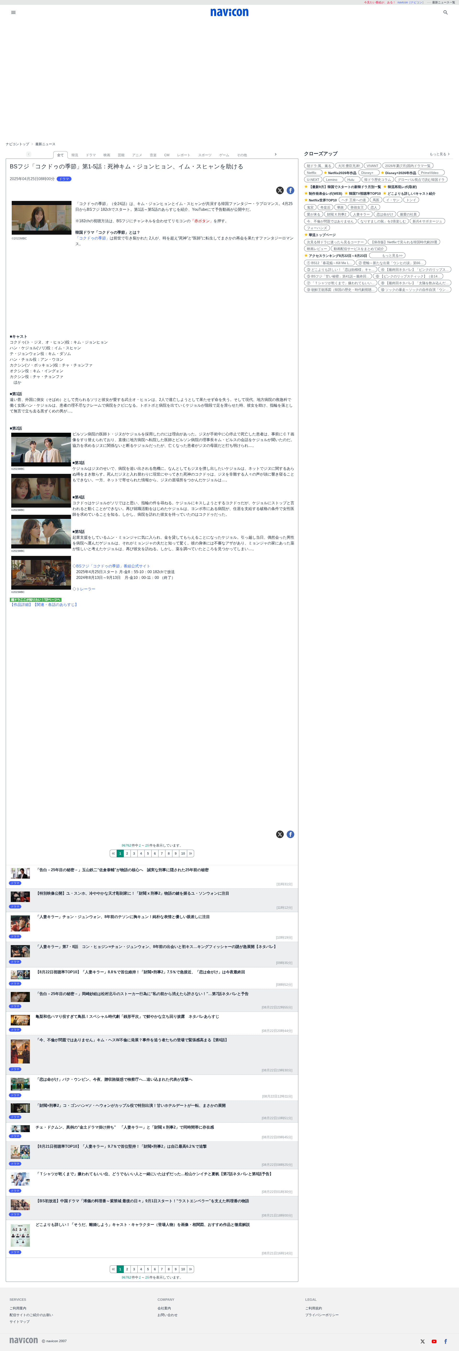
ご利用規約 (313, 1308)
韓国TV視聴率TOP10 (365, 193)
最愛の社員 (408, 214)
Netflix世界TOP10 (323, 200)
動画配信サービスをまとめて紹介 (359, 249)
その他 (242, 155)
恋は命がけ (385, 214)
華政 (340, 207)
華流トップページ (322, 235)
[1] (113, 853)
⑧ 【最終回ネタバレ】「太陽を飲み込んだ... (414, 283)
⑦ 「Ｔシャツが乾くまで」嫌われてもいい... (340, 283)
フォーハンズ (317, 228)
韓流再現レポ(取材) (402, 187)
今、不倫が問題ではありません (330, 221)
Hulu (352, 180)
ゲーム (224, 155)
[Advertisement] (229, 55)
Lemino (333, 180)
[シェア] (290, 190)
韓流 (74, 155)
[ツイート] (280, 190)
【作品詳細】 (21, 605)
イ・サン (392, 200)
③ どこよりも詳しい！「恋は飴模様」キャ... (340, 269)
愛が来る (313, 214)
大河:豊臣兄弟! (349, 166)
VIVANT (372, 166)
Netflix (313, 173)
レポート (184, 155)
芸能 (121, 155)
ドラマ (91, 155)
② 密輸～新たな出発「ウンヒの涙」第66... (391, 263)
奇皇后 (325, 207)
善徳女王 (357, 207)
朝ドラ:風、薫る (319, 166)
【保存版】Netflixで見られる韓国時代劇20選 (404, 242)
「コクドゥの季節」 (92, 238)
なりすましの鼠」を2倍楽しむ (383, 221)
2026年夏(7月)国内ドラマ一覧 (408, 166)
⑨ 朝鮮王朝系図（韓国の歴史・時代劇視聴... (340, 290)
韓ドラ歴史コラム (377, 180)
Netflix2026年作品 (342, 173)
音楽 (153, 155)
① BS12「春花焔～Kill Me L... (329, 263)
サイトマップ (20, 1321)
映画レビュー (317, 249)
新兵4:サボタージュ (427, 221)
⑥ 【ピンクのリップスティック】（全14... (408, 276)
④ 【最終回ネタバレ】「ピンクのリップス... (414, 269)
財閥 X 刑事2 (336, 214)
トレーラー (85, 589)
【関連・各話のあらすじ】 (56, 605)
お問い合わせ (168, 1315)
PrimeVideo (431, 173)
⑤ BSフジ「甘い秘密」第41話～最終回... (338, 276)
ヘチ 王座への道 (354, 200)
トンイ (411, 200)
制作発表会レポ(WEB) (325, 193)
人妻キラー (361, 214)
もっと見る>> (387, 255)
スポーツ (205, 155)
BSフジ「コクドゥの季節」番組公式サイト (113, 566)
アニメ (137, 155)
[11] (190, 853)
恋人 (374, 207)
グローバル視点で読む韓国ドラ (421, 180)
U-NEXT (313, 180)
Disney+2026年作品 (400, 173)
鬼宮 (310, 207)
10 (183, 853)
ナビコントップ (17, 144)
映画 (107, 155)
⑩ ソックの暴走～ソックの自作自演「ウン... (414, 290)
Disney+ (369, 173)
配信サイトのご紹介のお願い (31, 1315)
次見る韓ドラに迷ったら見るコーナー (335, 242)
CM (166, 155)
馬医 (376, 200)
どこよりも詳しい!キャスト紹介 (412, 193)
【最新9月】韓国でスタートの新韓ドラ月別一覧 (345, 187)
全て (60, 155)
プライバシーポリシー (322, 1315)
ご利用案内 (18, 1308)
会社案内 (164, 1308)
